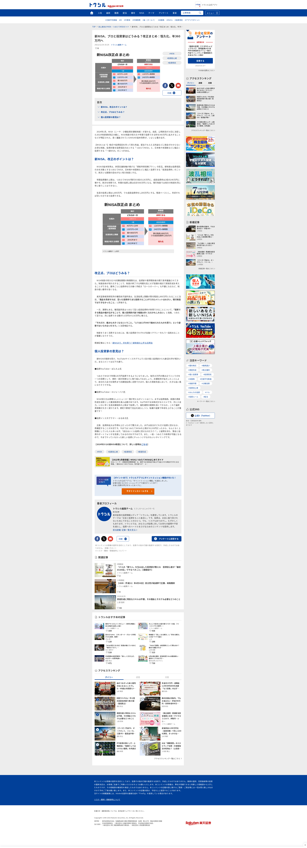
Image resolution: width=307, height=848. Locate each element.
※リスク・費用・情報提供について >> (111, 550)
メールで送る (178, 85)
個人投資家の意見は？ (111, 117)
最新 (108, 12)
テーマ (151, 12)
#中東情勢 (137, 20)
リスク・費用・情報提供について (107, 799)
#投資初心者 (172, 58)
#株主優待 (206, 370)
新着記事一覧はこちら (206, 269)
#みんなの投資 (194, 392)
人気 (100, 12)
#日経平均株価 (111, 20)
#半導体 (127, 20)
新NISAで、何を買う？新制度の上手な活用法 (132, 342)
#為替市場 (192, 383)
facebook (165, 85)
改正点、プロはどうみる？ (113, 111)
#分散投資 (206, 383)
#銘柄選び (206, 365)
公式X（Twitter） (203, 415)
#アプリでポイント (192, 20)
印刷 (169, 92)
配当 (125, 12)
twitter (171, 85)
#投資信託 (179, 20)
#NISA (171, 53)
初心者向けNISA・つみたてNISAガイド (113, 26)
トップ (92, 12)
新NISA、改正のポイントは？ (114, 106)
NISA (141, 12)
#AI (120, 20)
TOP (94, 26)
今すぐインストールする (137, 490)
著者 (175, 12)
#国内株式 (192, 365)
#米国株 (161, 20)
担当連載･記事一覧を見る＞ (125, 530)
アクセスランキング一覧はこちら (167, 758)
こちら (144, 444)
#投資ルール (193, 396)
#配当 (206, 396)
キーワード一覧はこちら (205, 401)
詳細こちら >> (110, 548)
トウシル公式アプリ (209, 4)
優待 (133, 12)
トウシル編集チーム (119, 44)
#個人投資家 (193, 374)
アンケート (163, 12)
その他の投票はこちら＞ (206, 70)
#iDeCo (170, 20)
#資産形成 (142, 451)
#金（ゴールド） (149, 20)
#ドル (207, 392)
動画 (116, 12)
